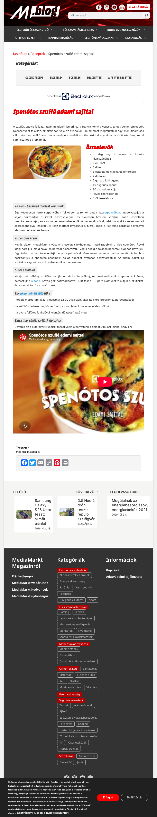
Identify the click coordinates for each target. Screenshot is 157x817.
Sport (92, 600)
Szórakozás (133, 38)
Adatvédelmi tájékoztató (124, 577)
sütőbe (35, 280)
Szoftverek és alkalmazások (76, 637)
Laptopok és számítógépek (75, 618)
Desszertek (94, 77)
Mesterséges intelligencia (74, 624)
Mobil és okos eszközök (123, 30)
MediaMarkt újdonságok (30, 596)
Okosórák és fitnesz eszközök (77, 661)
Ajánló (63, 711)
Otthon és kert (26, 38)
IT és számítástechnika (78, 30)
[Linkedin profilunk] (122, 7)
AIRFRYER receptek (120, 77)
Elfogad (108, 797)
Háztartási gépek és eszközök (77, 730)
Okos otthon (67, 655)
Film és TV (65, 762)
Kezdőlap (20, 53)
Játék (80, 762)
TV (61, 742)
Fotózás (64, 587)
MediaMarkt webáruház (30, 583)
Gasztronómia (83, 587)
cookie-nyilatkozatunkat (52, 813)
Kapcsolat (113, 570)
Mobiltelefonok (68, 649)
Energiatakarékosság (72, 581)
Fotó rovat (65, 724)
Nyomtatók (85, 630)
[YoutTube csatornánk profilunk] (114, 7)
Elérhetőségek (23, 576)
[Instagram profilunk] (106, 7)
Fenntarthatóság (60, 38)
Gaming (64, 612)
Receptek (38, 53)
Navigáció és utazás (71, 600)
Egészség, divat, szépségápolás (78, 717)
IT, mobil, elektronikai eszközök (78, 736)
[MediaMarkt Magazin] (35, 12)
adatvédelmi (25, 813)
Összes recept (34, 77)
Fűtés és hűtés (86, 675)
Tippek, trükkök (68, 748)
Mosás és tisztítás (70, 687)
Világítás (91, 687)
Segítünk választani (99, 38)
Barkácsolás (90, 668)
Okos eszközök (77, 742)
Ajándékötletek (83, 705)
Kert (62, 681)
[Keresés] (146, 15)
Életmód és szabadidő (33, 30)
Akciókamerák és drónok (74, 575)
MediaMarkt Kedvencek (30, 589)
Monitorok (66, 630)
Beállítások (134, 797)
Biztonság (65, 675)
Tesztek (63, 705)
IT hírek (79, 612)
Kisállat (74, 681)
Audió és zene (87, 756)
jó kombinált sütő (32, 293)
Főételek (75, 77)
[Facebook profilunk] (99, 7)
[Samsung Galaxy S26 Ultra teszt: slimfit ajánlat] (24, 514)
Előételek (56, 77)
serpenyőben (111, 212)
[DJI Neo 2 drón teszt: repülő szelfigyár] (66, 512)
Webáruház (139, 7)
